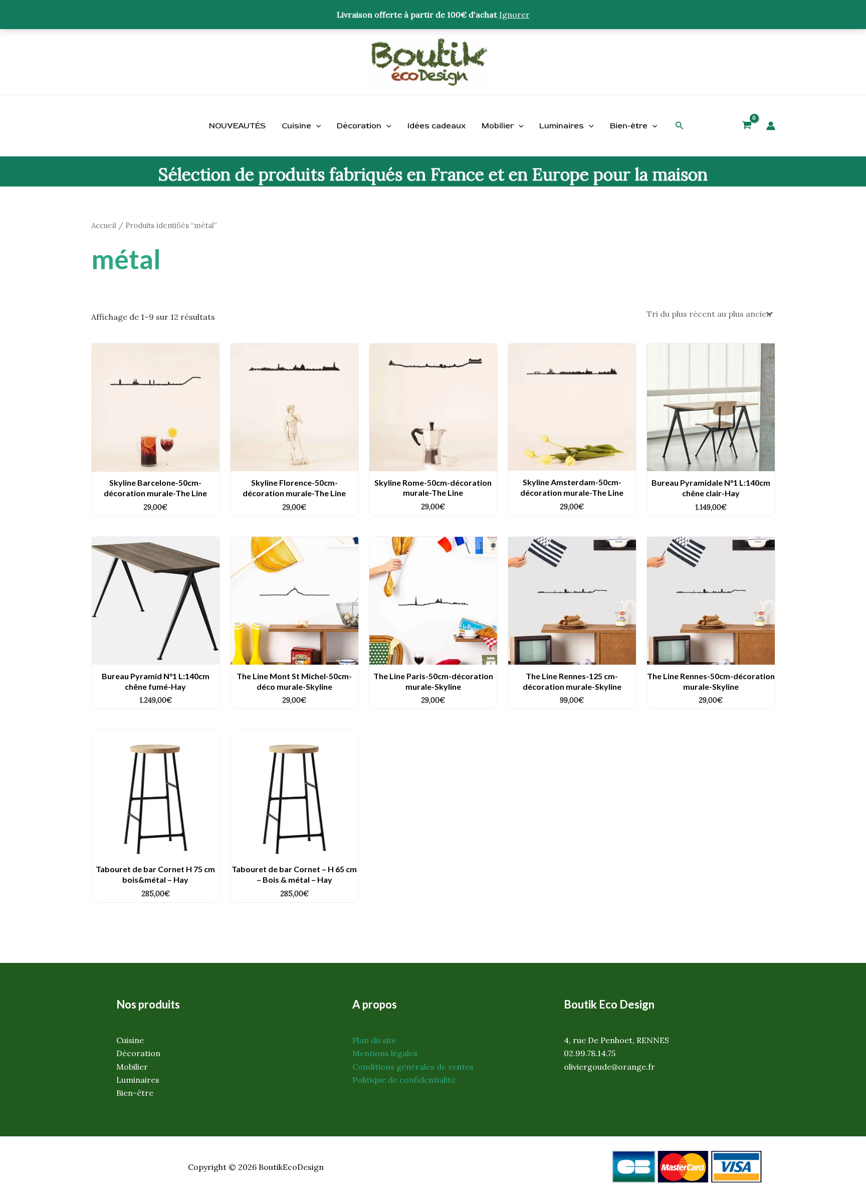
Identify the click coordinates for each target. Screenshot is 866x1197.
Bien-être (628, 126)
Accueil (103, 225)
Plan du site (374, 1040)
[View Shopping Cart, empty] (747, 126)
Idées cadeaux (436, 126)
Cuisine (296, 126)
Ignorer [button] (514, 15)
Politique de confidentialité (404, 1080)
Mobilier (498, 126)
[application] (316, 125)
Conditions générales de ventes (413, 1067)
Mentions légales (384, 1053)
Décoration (359, 126)
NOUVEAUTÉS (237, 126)
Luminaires (561, 126)
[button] (679, 125)
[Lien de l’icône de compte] (770, 125)
